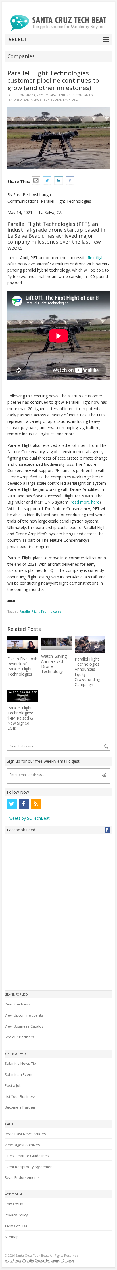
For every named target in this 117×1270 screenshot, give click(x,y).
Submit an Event (18, 1074)
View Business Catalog (24, 1026)
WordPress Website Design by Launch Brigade (39, 1260)
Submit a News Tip (20, 1063)
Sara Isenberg (60, 95)
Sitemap (12, 1236)
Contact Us (14, 1203)
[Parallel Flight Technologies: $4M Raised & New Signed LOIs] (22, 696)
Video (73, 100)
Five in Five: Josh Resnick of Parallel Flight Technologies (22, 666)
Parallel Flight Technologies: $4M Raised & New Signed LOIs (20, 718)
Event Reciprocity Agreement (29, 1166)
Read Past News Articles (25, 1133)
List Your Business (20, 1096)
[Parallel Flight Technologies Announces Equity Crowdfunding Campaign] (90, 644)
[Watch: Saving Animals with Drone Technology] (56, 643)
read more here (85, 502)
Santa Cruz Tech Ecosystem (45, 100)
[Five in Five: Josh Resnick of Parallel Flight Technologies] (22, 644)
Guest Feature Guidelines (27, 1155)
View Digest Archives (22, 1144)
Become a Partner (20, 1107)
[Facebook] (23, 804)
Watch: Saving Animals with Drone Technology (54, 663)
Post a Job (13, 1085)
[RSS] (35, 804)
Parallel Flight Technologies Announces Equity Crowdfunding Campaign (87, 671)
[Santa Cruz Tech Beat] (58, 23)
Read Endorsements (22, 1177)
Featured (14, 100)
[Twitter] (11, 804)
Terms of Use (16, 1226)
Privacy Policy (16, 1214)
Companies (84, 95)
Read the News (18, 1004)
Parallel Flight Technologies (40, 611)
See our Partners (19, 1036)
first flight (96, 257)
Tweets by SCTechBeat (28, 818)
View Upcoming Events (24, 1015)
